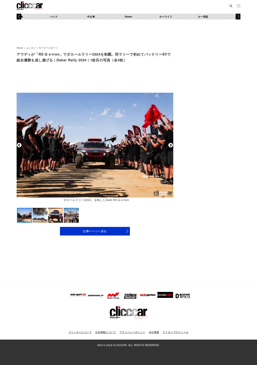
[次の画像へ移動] (170, 145)
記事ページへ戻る (95, 231)
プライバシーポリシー (132, 332)
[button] (238, 16)
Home (128, 16)
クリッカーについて (80, 332)
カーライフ (165, 16)
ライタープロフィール (175, 332)
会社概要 (154, 332)
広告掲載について (105, 332)
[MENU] (238, 6)
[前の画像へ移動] (19, 145)
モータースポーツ (48, 47)
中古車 (91, 16)
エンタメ (31, 47)
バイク (54, 16)
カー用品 (203, 16)
